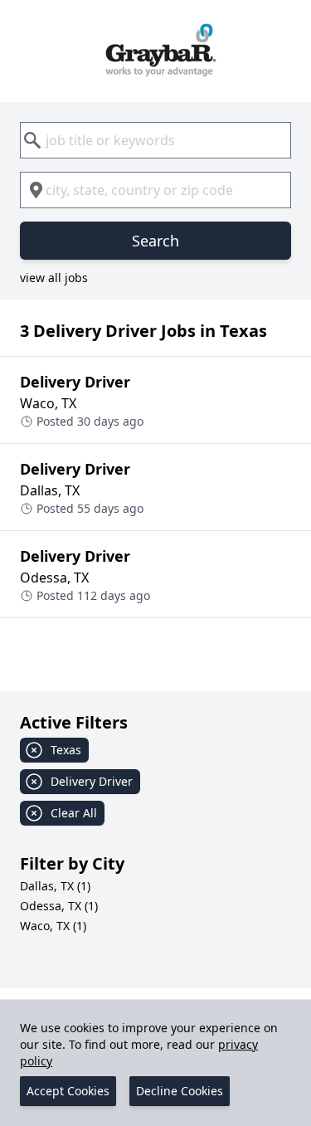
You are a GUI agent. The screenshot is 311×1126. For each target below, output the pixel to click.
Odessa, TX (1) (59, 906)
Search (155, 241)
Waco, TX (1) (53, 925)
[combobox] (155, 140)
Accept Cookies (68, 1091)
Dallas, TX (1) (55, 886)
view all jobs (54, 277)
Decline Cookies (179, 1091)
